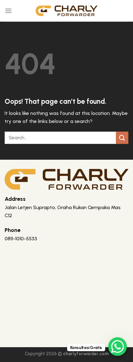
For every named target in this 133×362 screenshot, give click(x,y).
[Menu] (8, 10)
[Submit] (122, 138)
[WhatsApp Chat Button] (117, 346)
